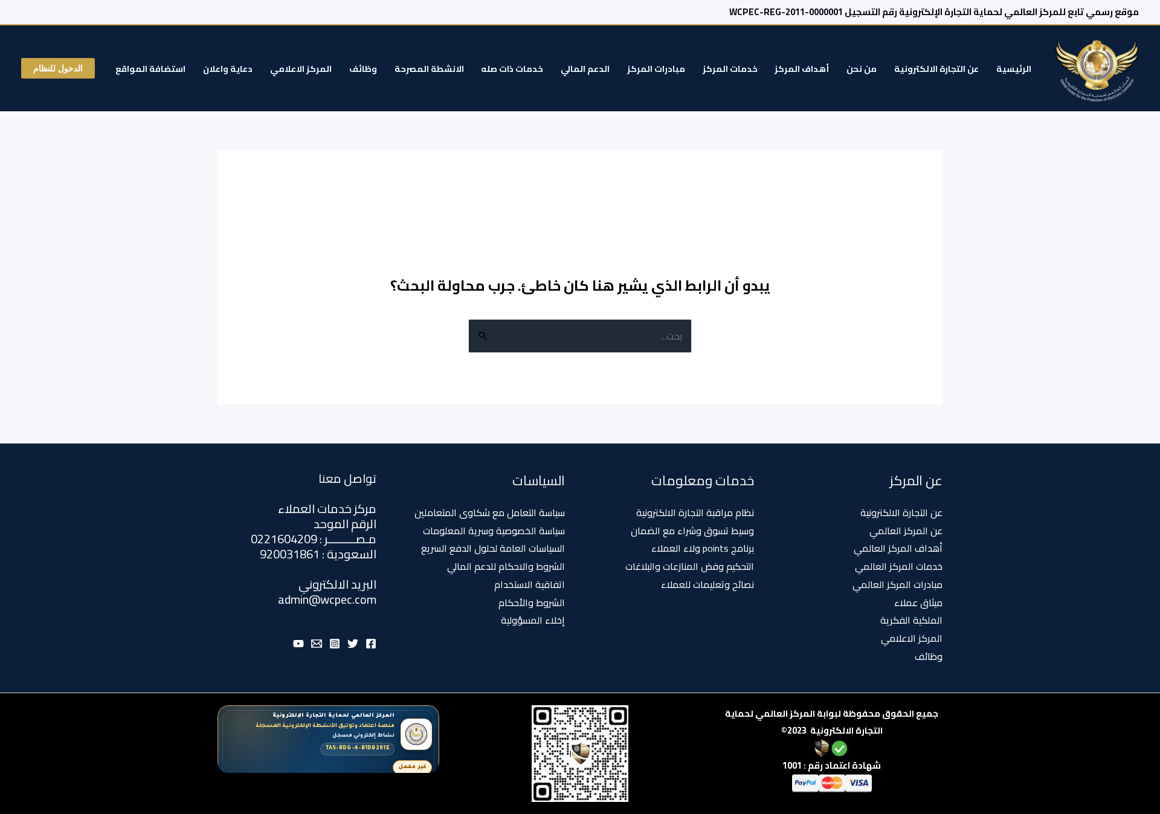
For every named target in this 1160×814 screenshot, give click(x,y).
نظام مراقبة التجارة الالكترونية (695, 512)
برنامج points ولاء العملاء (702, 548)
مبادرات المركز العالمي (897, 584)
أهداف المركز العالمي (898, 548)
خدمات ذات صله (512, 68)
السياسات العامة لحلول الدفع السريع (493, 548)
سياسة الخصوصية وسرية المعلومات (494, 531)
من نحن (861, 68)
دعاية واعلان (228, 68)
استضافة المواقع (150, 68)
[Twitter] (352, 643)
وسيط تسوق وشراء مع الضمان (692, 531)
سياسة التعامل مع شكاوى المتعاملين (489, 512)
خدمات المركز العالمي (898, 566)
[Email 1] (316, 643)
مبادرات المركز (656, 68)
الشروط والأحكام (531, 602)
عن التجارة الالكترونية (936, 68)
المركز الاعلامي (301, 68)
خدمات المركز (730, 68)
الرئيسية (1013, 68)
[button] (58, 68)
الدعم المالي (585, 68)
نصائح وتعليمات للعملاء (707, 584)
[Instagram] (334, 643)
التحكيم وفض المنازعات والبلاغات (689, 566)
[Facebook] (371, 643)
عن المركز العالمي (905, 531)
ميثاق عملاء (918, 602)
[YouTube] (298, 643)
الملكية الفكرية (911, 620)
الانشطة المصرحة (429, 68)
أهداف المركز (802, 68)
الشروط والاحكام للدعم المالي (506, 566)
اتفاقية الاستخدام (529, 584)
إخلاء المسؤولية (533, 620)
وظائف (363, 68)
